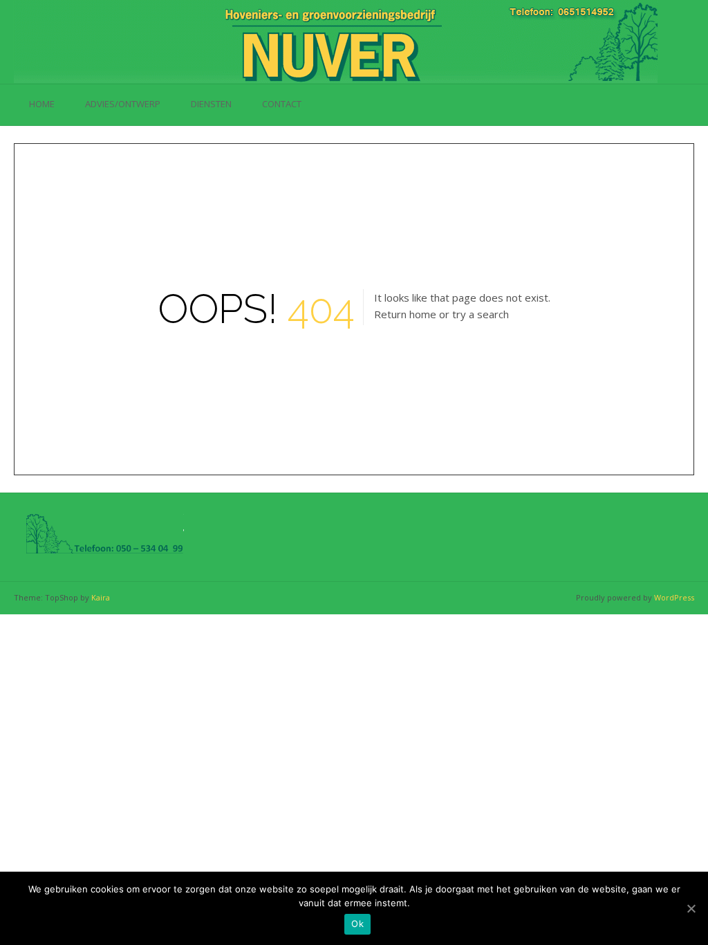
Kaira (100, 597)
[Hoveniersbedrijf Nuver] (336, 41)
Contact (281, 104)
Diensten (211, 104)
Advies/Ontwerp (122, 104)
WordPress (674, 597)
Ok (357, 923)
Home (42, 104)
